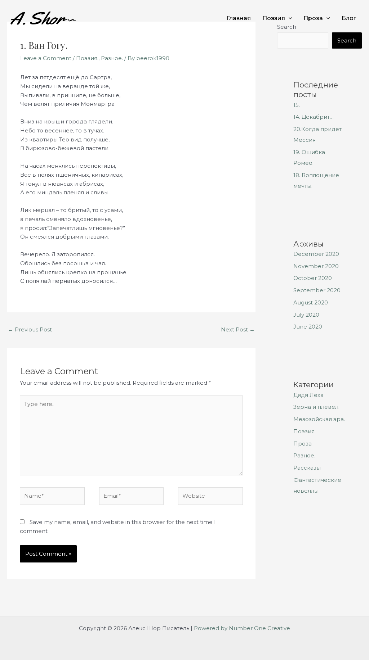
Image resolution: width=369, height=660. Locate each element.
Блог (349, 18)
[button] (288, 18)
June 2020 (307, 326)
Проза (313, 18)
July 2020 (306, 314)
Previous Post (30, 329)
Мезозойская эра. (319, 419)
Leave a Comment (45, 58)
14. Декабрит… (313, 116)
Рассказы (307, 467)
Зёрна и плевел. (316, 406)
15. (296, 104)
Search (346, 40)
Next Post (238, 329)
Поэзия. (87, 58)
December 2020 (316, 253)
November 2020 (316, 266)
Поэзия (273, 18)
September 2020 (317, 290)
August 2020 (310, 302)
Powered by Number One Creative (242, 628)
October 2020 (312, 278)
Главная (239, 18)
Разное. (112, 58)
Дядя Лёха (308, 395)
